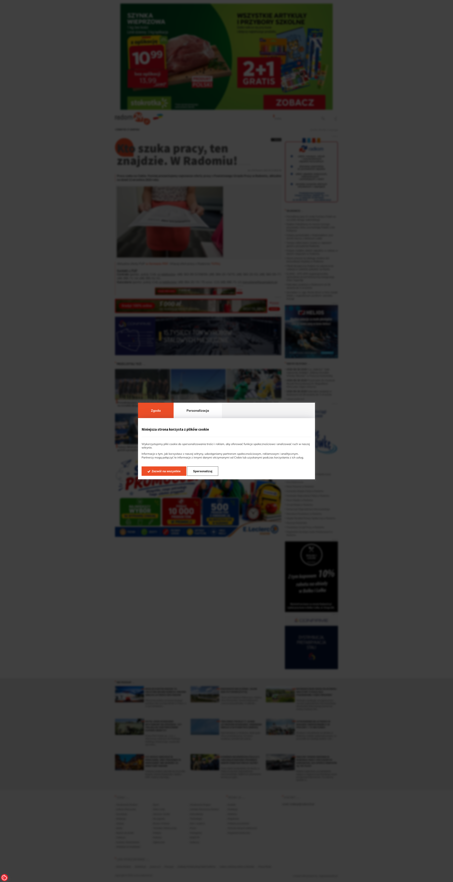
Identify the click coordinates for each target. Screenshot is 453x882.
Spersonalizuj (202, 471)
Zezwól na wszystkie (166, 471)
